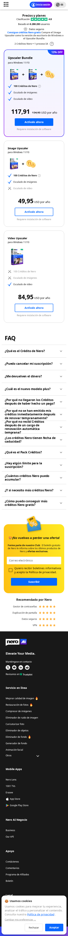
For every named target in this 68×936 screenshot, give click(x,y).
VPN (35, 625)
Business (10, 830)
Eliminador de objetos (17, 730)
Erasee (9, 792)
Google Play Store (19, 805)
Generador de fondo (16, 743)
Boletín (9, 881)
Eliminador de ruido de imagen (22, 717)
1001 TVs (10, 786)
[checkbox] (10, 570)
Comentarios (12, 868)
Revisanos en (12, 674)
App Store (15, 799)
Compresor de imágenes (19, 711)
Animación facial (14, 749)
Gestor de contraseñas (25, 606)
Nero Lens (11, 779)
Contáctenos (12, 861)
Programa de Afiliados (17, 874)
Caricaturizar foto (15, 724)
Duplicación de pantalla (24, 612)
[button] (34, 351)
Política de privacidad (42, 572)
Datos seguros (29, 619)
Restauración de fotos (17, 704)
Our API (10, 836)
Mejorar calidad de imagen (20, 698)
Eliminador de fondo (16, 737)
